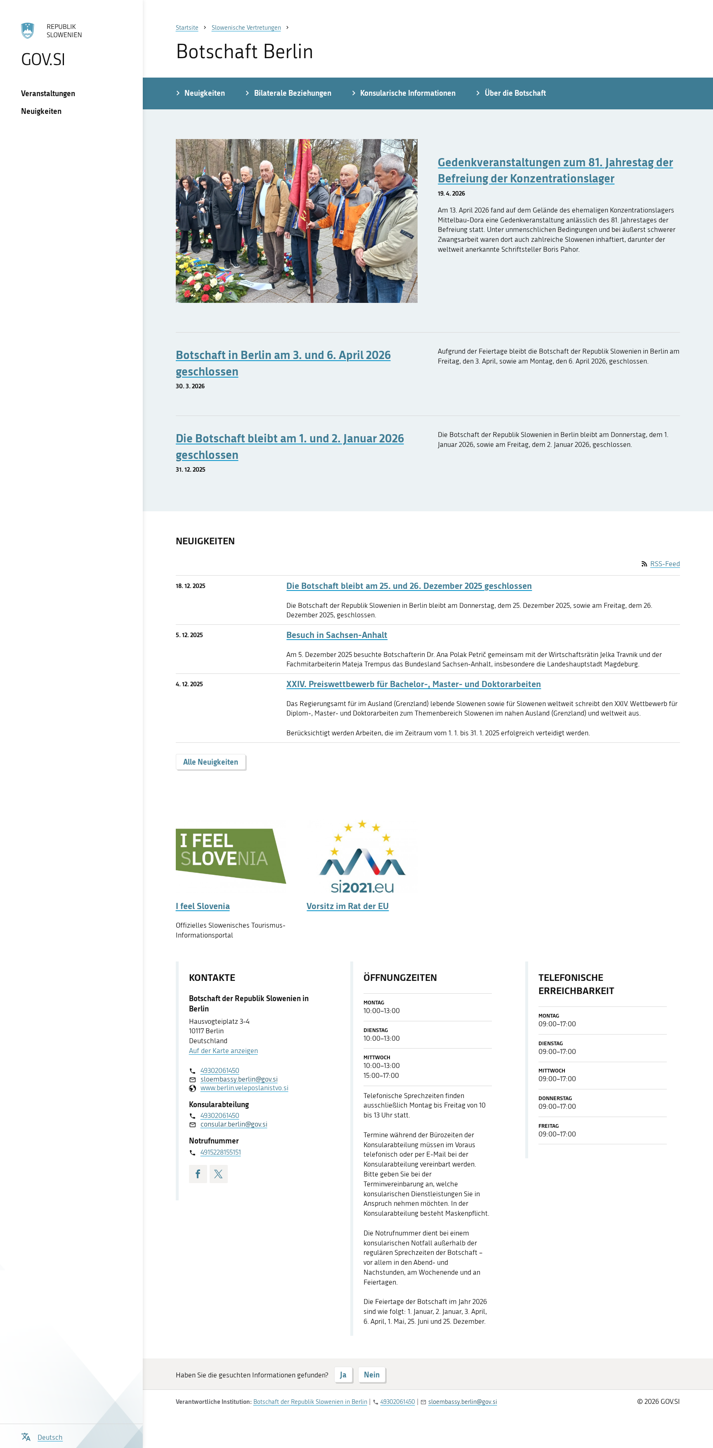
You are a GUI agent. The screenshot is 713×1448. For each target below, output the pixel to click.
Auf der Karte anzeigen (223, 1050)
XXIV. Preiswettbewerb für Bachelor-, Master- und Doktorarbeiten (413, 684)
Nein (372, 1374)
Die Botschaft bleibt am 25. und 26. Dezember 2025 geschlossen (409, 586)
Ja (343, 1374)
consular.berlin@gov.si (234, 1124)
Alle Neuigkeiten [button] (210, 761)
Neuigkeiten (41, 111)
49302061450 (220, 1070)
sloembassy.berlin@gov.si (239, 1079)
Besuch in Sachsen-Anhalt (336, 635)
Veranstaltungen (48, 93)
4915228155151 (221, 1152)
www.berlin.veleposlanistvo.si (244, 1088)
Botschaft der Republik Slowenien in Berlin (310, 1401)
